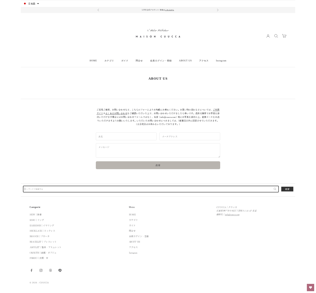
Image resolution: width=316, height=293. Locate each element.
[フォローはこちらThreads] (50, 270)
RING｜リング (37, 219)
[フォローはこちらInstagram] (41, 270)
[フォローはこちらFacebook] (31, 270)
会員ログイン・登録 (161, 60)
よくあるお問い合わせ (116, 113)
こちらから (169, 10)
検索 (287, 189)
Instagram (221, 60)
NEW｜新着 (36, 214)
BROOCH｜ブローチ (40, 236)
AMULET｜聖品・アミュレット (45, 247)
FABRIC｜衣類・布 (39, 257)
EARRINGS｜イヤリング (42, 225)
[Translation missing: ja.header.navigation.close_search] (275, 189)
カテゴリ (109, 60)
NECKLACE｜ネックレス (42, 230)
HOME (93, 60)
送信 (158, 165)
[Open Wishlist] (310, 287)
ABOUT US (185, 60)
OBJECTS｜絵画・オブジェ (43, 252)
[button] (31, 3)
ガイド (124, 60)
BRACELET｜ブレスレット (43, 241)
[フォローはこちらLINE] (60, 270)
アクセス (204, 60)
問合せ (139, 60)
